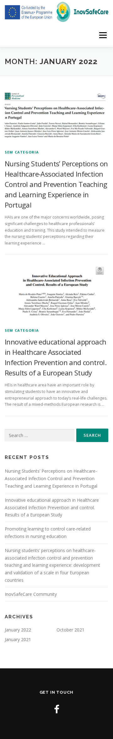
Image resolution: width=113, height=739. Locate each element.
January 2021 (18, 639)
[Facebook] (56, 709)
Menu (102, 35)
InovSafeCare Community (31, 594)
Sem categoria (22, 152)
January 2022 (18, 630)
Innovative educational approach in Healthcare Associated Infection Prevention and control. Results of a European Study (52, 507)
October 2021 (70, 630)
